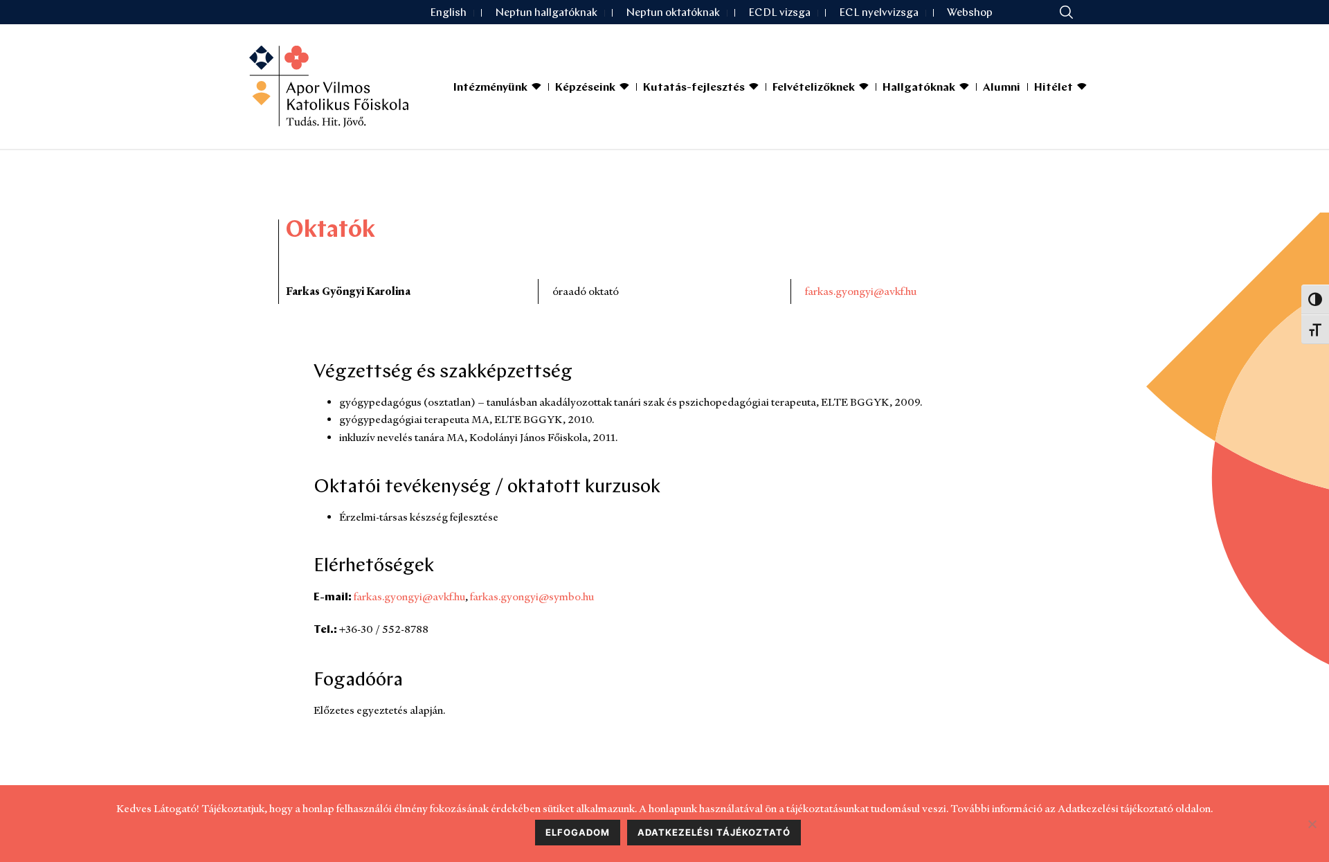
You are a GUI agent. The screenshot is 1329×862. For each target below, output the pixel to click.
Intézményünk (490, 87)
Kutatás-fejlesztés (694, 87)
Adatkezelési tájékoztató (714, 832)
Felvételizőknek (813, 87)
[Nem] (1312, 824)
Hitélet (1053, 87)
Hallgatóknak (919, 87)
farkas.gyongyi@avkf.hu (860, 291)
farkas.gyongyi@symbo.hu (532, 596)
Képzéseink (585, 87)
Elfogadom (577, 832)
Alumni (1001, 87)
